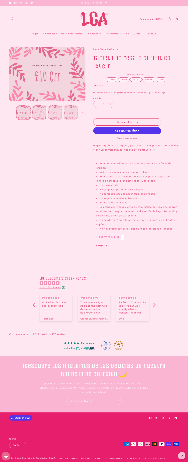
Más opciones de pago (127, 138)
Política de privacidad (90, 458)
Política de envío (133, 458)
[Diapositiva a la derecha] (82, 112)
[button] (12, 19)
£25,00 (123, 79)
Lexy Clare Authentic (26, 458)
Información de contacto (154, 458)
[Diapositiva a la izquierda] (12, 112)
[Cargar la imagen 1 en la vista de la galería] (23, 112)
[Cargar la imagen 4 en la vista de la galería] (71, 112)
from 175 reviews (50, 287)
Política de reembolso (68, 458)
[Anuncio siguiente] (127, 3)
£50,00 (136, 79)
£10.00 (111, 79)
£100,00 (149, 79)
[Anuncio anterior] (61, 3)
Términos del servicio (113, 458)
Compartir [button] (101, 245)
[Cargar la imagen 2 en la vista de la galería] (39, 112)
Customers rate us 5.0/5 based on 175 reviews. (38, 334)
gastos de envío (124, 92)
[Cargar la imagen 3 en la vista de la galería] (55, 112)
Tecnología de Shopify (46, 458)
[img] (96, 283)
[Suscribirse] (118, 401)
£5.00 (161, 79)
